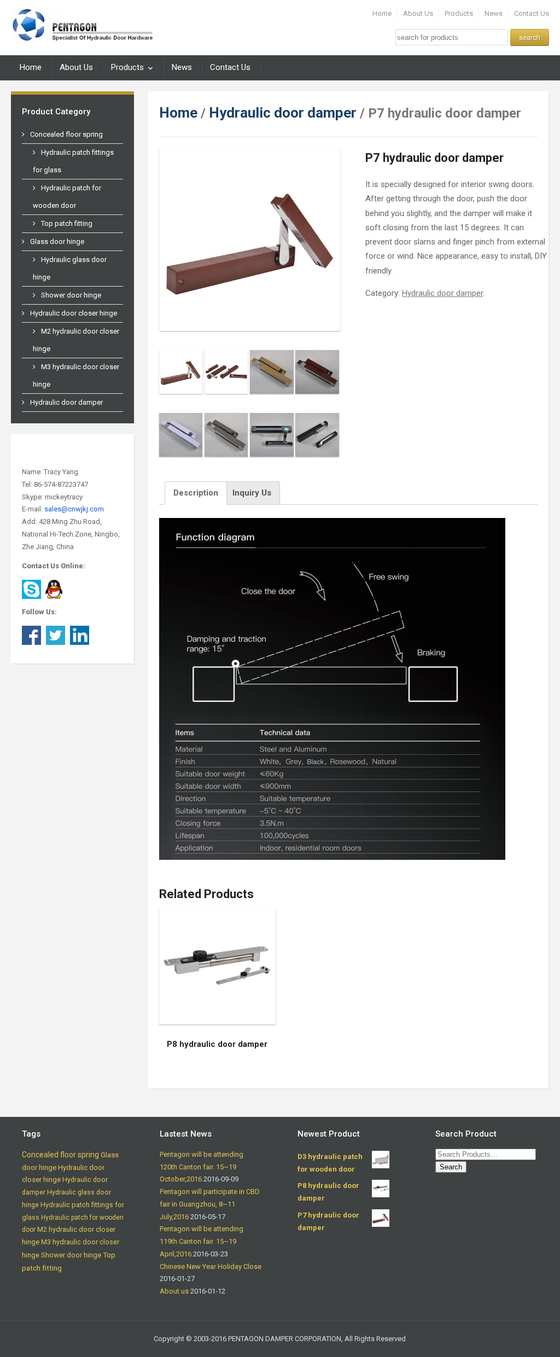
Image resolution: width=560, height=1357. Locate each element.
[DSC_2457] (317, 377)
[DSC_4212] (226, 377)
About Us (418, 13)
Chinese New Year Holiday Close (210, 1266)
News (494, 13)
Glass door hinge (57, 241)
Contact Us (531, 13)
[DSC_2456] (272, 377)
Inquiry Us (251, 493)
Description (195, 493)
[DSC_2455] (272, 440)
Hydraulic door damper (66, 402)
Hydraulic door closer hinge (73, 313)
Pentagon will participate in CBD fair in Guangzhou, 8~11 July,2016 (210, 1204)
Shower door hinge (71, 295)
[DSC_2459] (226, 440)
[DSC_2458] (181, 440)
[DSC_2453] (317, 440)
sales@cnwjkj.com (74, 509)
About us (174, 1291)
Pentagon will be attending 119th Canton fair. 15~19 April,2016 (201, 1241)
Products (459, 13)
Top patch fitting (66, 223)
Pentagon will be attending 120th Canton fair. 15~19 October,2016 (201, 1167)
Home (382, 13)
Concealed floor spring (66, 134)
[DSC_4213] (181, 377)
